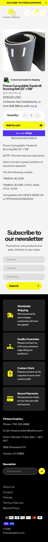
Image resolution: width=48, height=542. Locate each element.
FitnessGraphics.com (14, 533)
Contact (8, 492)
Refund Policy (11, 508)
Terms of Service (13, 502)
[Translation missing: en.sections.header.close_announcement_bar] (46, 2)
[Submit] (42, 471)
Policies (7, 497)
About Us (8, 486)
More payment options (24, 137)
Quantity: (13, 115)
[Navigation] (42, 13)
